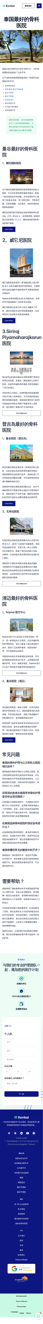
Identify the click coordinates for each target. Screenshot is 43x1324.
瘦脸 (21, 1177)
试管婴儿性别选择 (21, 1173)
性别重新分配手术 (21, 1163)
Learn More (9, 229)
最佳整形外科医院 (21, 1219)
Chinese (28, 1313)
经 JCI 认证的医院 (21, 1204)
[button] (39, 5)
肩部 (6, 89)
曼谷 (6, 286)
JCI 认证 (17, 219)
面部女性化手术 (21, 1158)
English (21, 1313)
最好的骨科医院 (21, 1223)
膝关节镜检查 (18, 89)
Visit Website (21, 413)
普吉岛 (7, 544)
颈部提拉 (21, 1182)
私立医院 (21, 1209)
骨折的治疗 (9, 100)
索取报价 (28, 6)
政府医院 (21, 1214)
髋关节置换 (9, 96)
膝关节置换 (9, 93)
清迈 (18, 711)
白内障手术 (21, 1168)
